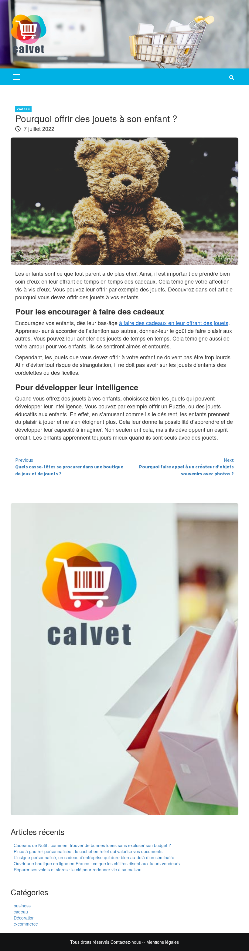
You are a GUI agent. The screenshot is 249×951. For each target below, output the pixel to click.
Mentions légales (162, 942)
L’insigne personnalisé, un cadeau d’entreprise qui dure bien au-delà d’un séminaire (94, 857)
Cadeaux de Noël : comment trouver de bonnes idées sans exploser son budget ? (92, 845)
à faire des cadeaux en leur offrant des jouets (173, 323)
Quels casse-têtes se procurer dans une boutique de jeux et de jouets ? (69, 467)
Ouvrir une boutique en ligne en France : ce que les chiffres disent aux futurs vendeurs (97, 863)
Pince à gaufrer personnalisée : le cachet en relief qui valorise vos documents (88, 851)
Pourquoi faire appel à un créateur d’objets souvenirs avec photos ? (186, 467)
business (22, 906)
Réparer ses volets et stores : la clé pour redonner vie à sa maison (78, 869)
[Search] (231, 77)
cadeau (23, 109)
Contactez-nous (126, 942)
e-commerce (26, 924)
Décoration (24, 918)
